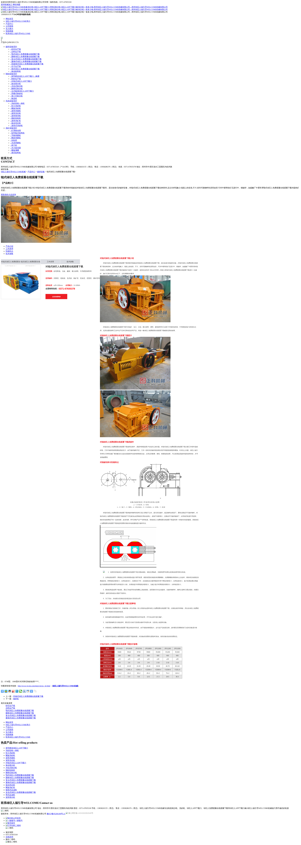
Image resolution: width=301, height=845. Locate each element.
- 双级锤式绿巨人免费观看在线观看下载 (26, 64)
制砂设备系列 (11, 74)
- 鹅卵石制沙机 (16, 89)
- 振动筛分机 (15, 84)
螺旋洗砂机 (10, 755)
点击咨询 (12, 195)
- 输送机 (13, 98)
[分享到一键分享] (31, 691)
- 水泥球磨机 (15, 143)
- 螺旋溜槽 (14, 150)
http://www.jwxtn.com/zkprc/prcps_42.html (34, 686)
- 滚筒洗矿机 (15, 121)
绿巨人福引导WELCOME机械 (13, 172)
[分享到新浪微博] (13, 691)
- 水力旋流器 (15, 148)
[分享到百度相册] (27, 691)
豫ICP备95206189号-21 (56, 814)
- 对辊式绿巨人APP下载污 (21, 81)
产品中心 (9, 24)
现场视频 (9, 31)
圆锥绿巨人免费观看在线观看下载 (20, 713)
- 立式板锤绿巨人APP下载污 (22, 91)
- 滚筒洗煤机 (15, 111)
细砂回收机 (10, 770)
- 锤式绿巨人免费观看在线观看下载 (25, 69)
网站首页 (9, 19)
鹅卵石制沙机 (11, 773)
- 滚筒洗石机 (15, 113)
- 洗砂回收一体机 (17, 103)
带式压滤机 (10, 795)
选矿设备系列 (11, 128)
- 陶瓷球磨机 (15, 138)
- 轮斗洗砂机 (15, 106)
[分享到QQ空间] (6, 691)
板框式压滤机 (11, 790)
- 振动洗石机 (15, 123)
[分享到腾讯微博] (17, 691)
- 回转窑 (13, 140)
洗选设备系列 (11, 101)
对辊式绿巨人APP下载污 (16, 763)
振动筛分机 (10, 765)
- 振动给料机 (15, 71)
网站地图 (16, 5)
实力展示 (9, 29)
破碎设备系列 (11, 47)
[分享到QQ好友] (9, 691)
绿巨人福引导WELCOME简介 (18, 21)
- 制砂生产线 (15, 79)
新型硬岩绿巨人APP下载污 (17, 748)
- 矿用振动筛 (15, 130)
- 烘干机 (13, 145)
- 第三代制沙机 (16, 96)
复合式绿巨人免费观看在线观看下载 (21, 715)
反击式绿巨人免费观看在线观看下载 (21, 792)
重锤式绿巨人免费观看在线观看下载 (21, 718)
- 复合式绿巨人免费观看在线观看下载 (26, 59)
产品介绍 (9, 246)
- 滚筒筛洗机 (15, 116)
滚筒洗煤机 (10, 758)
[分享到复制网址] (35, 691)
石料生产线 (10, 708)
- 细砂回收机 (15, 118)
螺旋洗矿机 (10, 787)
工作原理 (9, 249)
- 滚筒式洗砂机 (16, 126)
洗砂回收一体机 (12, 750)
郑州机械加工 (6, 5)
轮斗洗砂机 (10, 753)
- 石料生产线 (15, 52)
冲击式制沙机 (11, 768)
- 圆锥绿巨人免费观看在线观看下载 (25, 57)
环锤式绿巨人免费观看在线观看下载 (28, 696)
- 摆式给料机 (15, 153)
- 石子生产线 (15, 66)
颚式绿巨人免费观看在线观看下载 (20, 711)
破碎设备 (41, 172)
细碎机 (16, 699)
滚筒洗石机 (10, 760)
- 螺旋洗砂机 (15, 108)
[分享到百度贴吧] (24, 691)
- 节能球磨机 (15, 135)
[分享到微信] (20, 691)
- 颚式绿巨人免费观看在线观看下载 (25, 54)
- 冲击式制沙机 (16, 86)
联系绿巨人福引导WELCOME (18, 34)
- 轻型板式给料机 (17, 133)
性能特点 (9, 251)
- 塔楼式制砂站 (16, 94)
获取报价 (4, 195)
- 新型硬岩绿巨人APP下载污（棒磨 (24, 76)
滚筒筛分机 (10, 797)
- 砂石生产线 (15, 49)
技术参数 (9, 254)
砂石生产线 (10, 706)
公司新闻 (9, 26)
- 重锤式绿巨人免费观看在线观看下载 (26, 61)
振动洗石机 (10, 785)
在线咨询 (9, 837)
